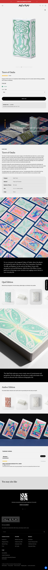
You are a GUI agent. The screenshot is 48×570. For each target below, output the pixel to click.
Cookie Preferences (6, 555)
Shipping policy (24, 565)
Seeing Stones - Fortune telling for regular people (24, 1)
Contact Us (4, 539)
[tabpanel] (24, 465)
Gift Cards (17, 546)
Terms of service (17, 565)
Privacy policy (10, 565)
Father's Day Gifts (18, 541)
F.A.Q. (3, 546)
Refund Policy (5, 544)
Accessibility (4, 553)
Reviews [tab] (5, 456)
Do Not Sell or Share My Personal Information (9, 558)
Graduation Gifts (18, 544)
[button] (46, 285)
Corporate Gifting (31, 546)
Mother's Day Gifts (19, 539)
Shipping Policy (5, 541)
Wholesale (30, 539)
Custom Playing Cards (32, 541)
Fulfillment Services (32, 544)
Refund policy (4, 565)
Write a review (43, 456)
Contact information (31, 565)
